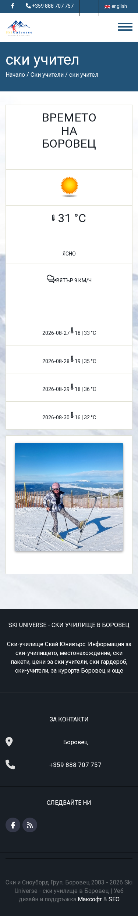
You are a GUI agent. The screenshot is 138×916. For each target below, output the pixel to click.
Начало (15, 74)
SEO (114, 899)
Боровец (75, 742)
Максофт (90, 899)
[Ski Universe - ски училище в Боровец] (19, 27)
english (118, 6)
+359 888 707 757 (53, 6)
